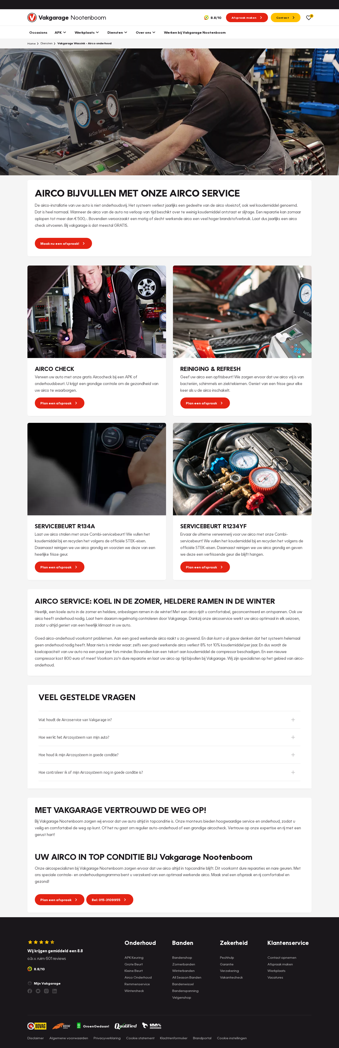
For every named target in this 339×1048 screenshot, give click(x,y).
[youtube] (38, 991)
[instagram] (46, 991)
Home (31, 43)
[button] (169, 720)
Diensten (46, 43)
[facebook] (29, 991)
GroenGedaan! (96, 1026)
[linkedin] (54, 991)
